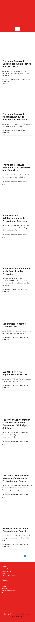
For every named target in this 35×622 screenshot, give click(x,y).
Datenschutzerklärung (17, 616)
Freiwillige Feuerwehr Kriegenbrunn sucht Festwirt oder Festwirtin (15, 117)
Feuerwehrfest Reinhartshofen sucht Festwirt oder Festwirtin (15, 218)
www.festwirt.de (17, 614)
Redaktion (7, 79)
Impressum (26, 614)
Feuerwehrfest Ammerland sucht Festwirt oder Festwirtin (16, 271)
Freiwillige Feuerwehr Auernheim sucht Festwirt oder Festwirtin (16, 168)
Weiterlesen (5, 83)
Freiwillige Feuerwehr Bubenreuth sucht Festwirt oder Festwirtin (16, 64)
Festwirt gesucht (25, 79)
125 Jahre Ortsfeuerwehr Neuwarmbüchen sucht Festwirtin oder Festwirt (15, 478)
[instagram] (17, 4)
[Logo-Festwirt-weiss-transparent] (17, 8)
